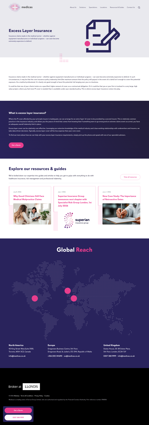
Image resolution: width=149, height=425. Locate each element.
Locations (103, 7)
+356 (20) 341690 (55, 356)
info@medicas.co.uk (17, 356)
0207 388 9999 (18, 417)
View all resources (130, 177)
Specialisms (93, 7)
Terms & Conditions (27, 396)
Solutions (82, 7)
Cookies (47, 396)
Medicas (16, 396)
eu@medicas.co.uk (72, 356)
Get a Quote (16, 145)
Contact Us (131, 7)
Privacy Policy (39, 396)
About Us (73, 7)
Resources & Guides (117, 7)
